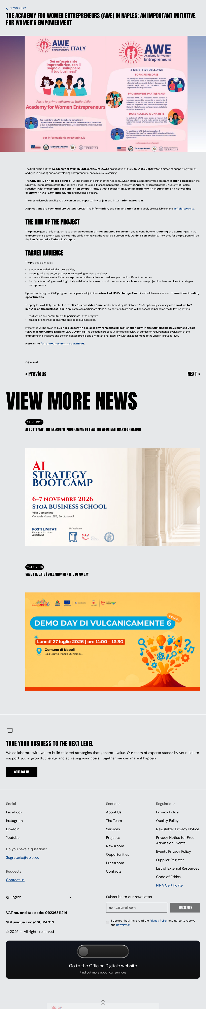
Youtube (13, 837)
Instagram (14, 820)
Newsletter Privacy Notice (177, 829)
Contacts (114, 871)
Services (113, 829)
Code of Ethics (168, 876)
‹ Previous (35, 373)
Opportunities (117, 854)
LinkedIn (12, 829)
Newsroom (115, 846)
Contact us (15, 879)
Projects (113, 837)
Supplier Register (170, 860)
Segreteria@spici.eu (22, 857)
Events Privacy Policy (173, 851)
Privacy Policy (167, 812)
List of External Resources (177, 868)
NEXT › (193, 373)
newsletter (123, 925)
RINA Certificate (169, 885)
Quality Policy (167, 820)
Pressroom (115, 863)
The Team (114, 820)
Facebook (14, 812)
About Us (114, 812)
